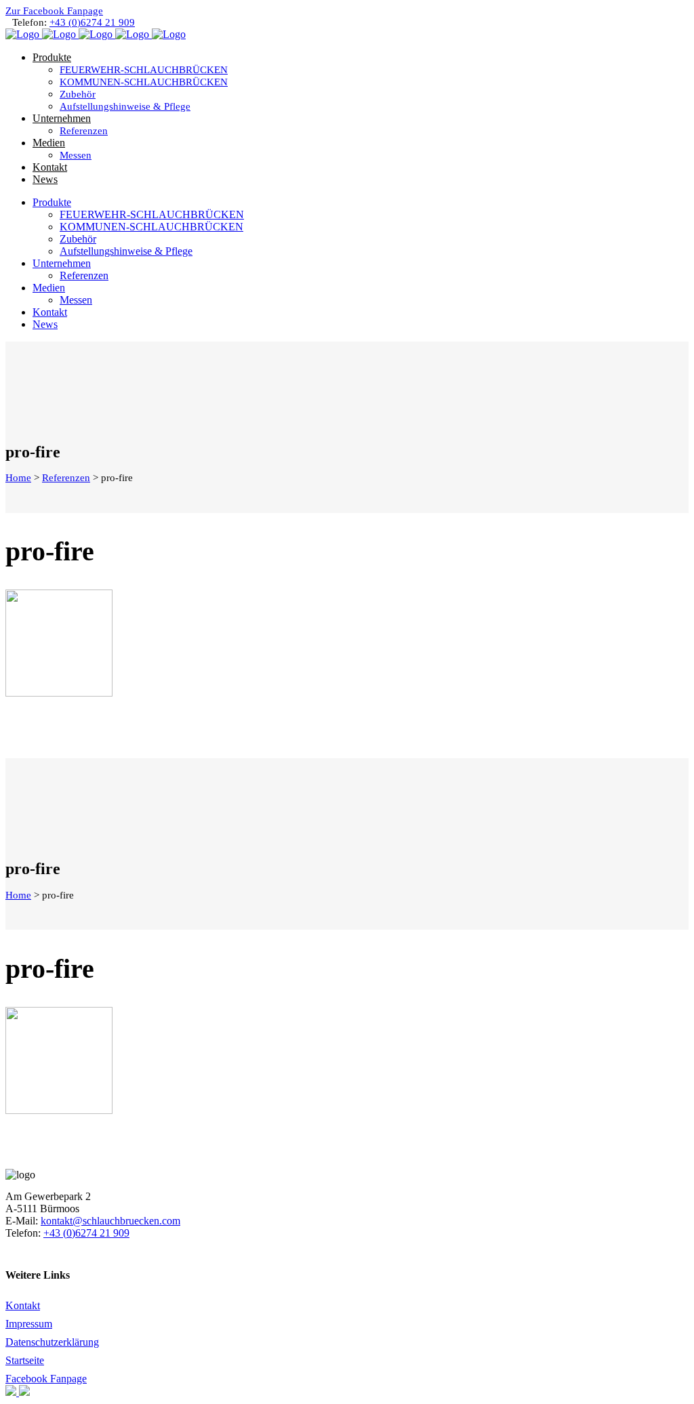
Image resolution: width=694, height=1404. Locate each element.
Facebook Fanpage (46, 1378)
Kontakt (22, 1305)
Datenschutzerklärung (52, 1342)
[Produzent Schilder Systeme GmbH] (12, 1392)
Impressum (28, 1323)
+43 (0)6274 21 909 (92, 22)
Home (18, 477)
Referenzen (66, 477)
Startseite (24, 1360)
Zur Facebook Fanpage (54, 10)
